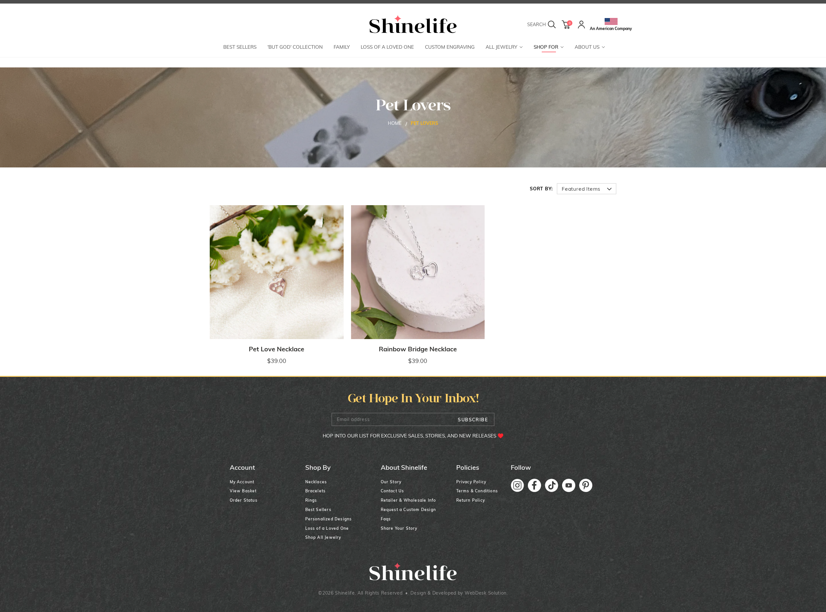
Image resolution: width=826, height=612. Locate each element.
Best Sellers (318, 509)
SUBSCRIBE (473, 420)
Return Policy (470, 500)
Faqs (386, 519)
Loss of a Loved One (327, 528)
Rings (311, 500)
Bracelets (315, 490)
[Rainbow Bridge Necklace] (418, 272)
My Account (242, 481)
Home (394, 123)
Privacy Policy (471, 481)
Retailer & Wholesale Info (408, 500)
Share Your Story (399, 528)
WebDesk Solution (486, 593)
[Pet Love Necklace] (277, 272)
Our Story (391, 481)
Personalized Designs (328, 519)
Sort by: (541, 189)
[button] (504, 47)
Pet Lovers (424, 123)
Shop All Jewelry (323, 537)
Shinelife (345, 593)
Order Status (243, 500)
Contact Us (392, 490)
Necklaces (316, 481)
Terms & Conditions (477, 490)
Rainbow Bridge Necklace (418, 349)
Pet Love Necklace (276, 349)
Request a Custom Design (408, 509)
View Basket (243, 490)
